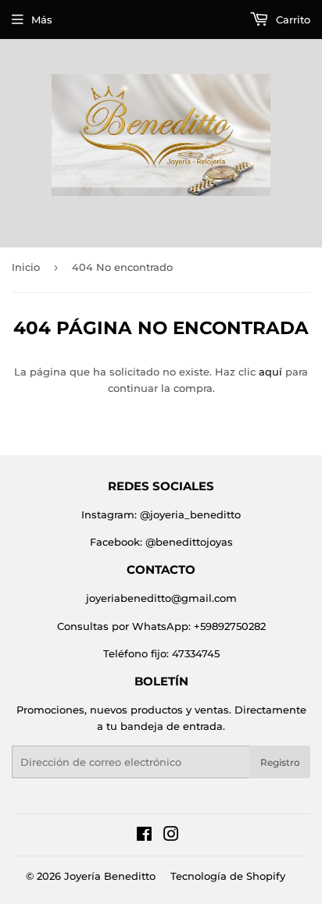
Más (41, 19)
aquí (270, 371)
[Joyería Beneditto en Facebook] (144, 836)
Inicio (26, 267)
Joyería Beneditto (110, 876)
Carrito (291, 19)
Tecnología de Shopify (227, 876)
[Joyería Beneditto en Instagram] (171, 836)
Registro (280, 762)
